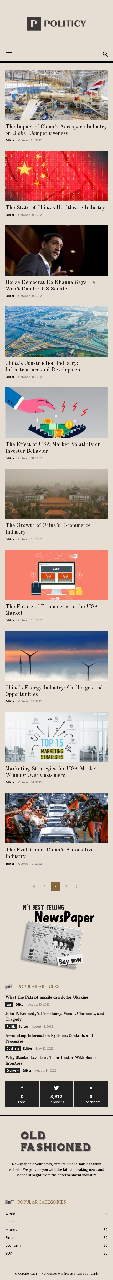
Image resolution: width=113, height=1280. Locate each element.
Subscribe (91, 1083)
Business (13, 1048)
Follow (56, 1083)
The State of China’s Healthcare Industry (55, 208)
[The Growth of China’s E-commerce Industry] (56, 494)
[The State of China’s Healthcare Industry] (56, 176)
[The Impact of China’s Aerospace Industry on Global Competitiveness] (56, 95)
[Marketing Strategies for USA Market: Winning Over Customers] (56, 737)
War (9, 1004)
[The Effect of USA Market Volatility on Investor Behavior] (56, 412)
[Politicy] (56, 23)
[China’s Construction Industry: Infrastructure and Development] (56, 331)
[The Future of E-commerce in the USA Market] (56, 575)
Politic (11, 1026)
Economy (13, 1070)
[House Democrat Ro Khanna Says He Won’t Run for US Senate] (56, 250)
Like (22, 1083)
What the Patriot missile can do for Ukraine (46, 998)
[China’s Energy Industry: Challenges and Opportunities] (56, 656)
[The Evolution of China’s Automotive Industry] (56, 818)
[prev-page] (33, 886)
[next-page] (77, 886)
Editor (9, 140)
